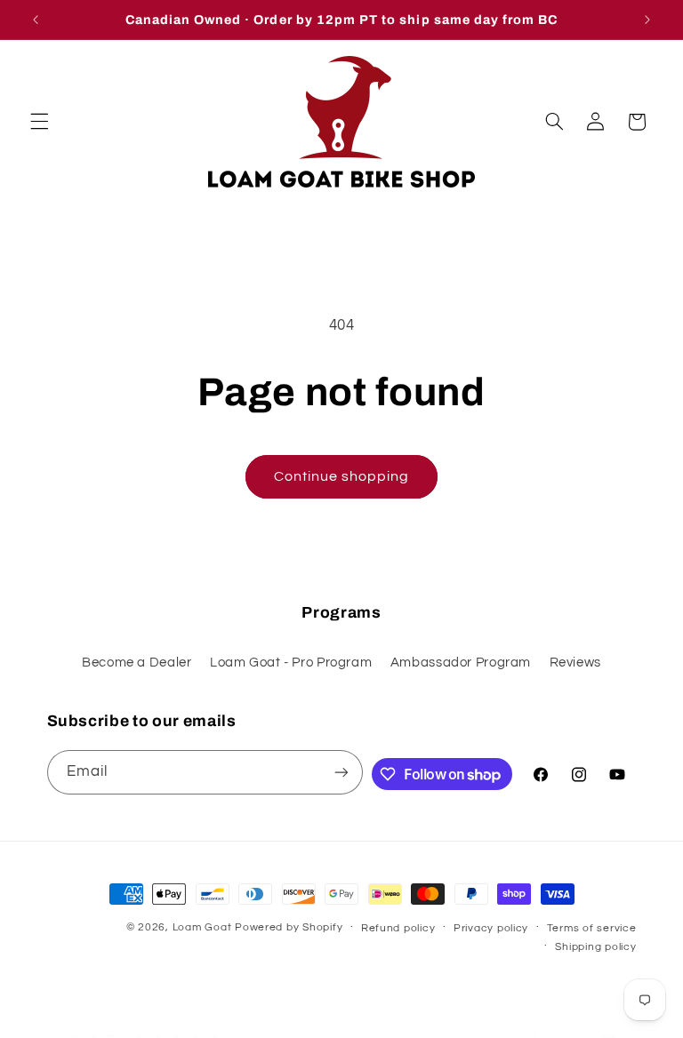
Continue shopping (342, 476)
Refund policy (398, 928)
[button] (39, 121)
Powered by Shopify (288, 927)
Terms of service (592, 928)
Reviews (575, 662)
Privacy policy (491, 928)
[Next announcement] (647, 19)
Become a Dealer (136, 662)
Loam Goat (202, 927)
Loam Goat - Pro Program (291, 662)
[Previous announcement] (35, 19)
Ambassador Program (460, 662)
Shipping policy (595, 947)
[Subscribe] (341, 772)
